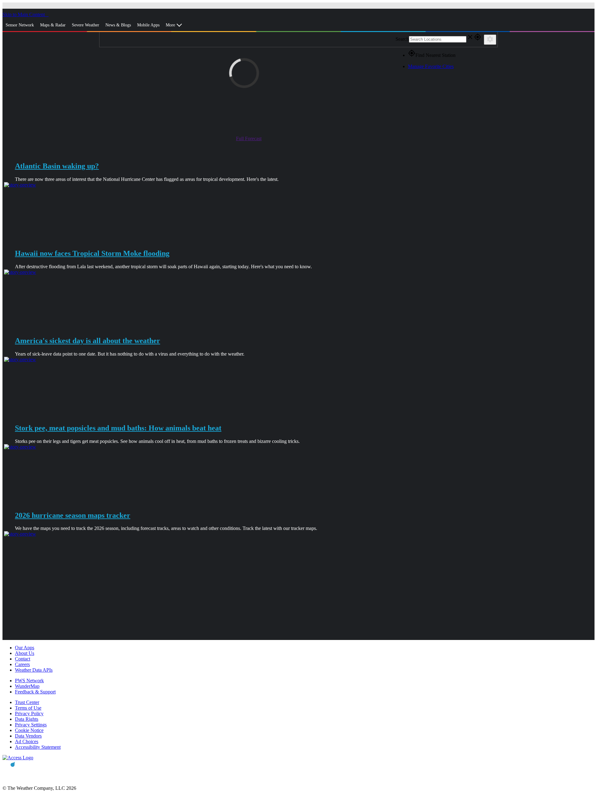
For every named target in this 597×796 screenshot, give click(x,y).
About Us (24, 653)
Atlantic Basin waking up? (57, 166)
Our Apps (24, 647)
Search (402, 39)
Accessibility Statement (38, 747)
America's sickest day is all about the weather (87, 341)
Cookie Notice (29, 730)
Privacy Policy (29, 713)
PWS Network (29, 680)
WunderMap (27, 686)
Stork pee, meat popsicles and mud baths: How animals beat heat (118, 428)
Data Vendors (28, 735)
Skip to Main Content (24, 14)
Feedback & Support (35, 691)
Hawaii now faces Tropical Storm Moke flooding (92, 253)
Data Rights (26, 719)
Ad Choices (26, 741)
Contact (22, 658)
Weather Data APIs (34, 670)
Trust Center (27, 702)
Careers (22, 664)
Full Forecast (248, 138)
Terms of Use (28, 708)
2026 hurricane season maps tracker (72, 515)
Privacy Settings (31, 724)
